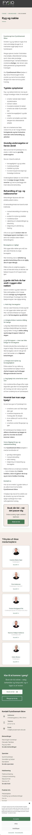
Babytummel (6, 779)
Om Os (4, 798)
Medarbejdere (6, 793)
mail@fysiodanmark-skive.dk (16, 730)
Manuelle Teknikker (8, 742)
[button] (29, 803)
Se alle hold (6, 783)
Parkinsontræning (7, 774)
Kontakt (4, 801)
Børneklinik (5, 762)
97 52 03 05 (11, 724)
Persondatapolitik (19, 832)
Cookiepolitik (11, 832)
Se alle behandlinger (9, 747)
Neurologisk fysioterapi (9, 740)
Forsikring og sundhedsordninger (12, 796)
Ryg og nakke (6, 744)
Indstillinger (16, 828)
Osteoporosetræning (8, 776)
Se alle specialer (8, 764)
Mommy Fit (5, 781)
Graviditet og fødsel (8, 759)
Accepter (16, 819)
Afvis (16, 824)
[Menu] (29, 4)
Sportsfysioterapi (7, 757)
